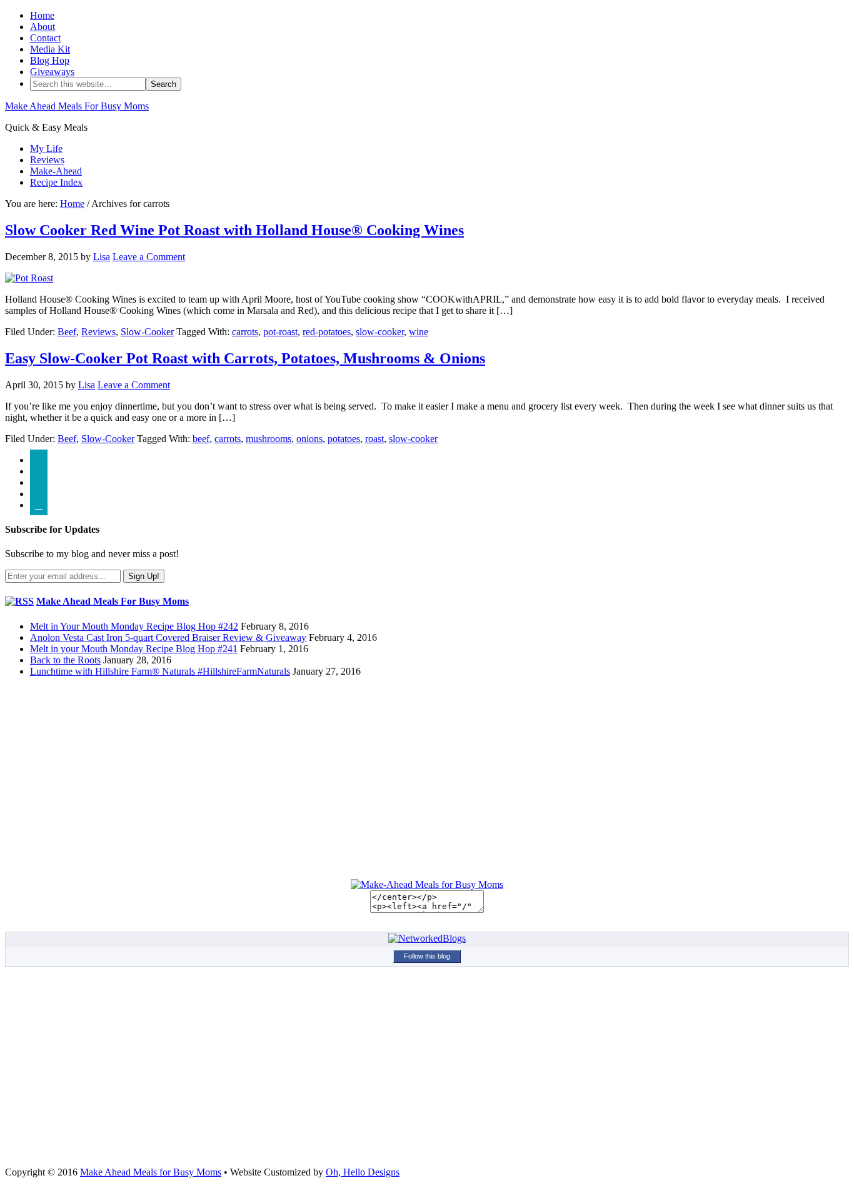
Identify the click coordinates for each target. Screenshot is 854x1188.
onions (309, 438)
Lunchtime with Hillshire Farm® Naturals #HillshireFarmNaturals (160, 671)
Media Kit (50, 49)
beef (201, 438)
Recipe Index (56, 182)
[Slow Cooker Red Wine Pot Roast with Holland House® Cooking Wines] (29, 278)
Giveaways (52, 71)
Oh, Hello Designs (362, 1172)
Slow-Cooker (147, 331)
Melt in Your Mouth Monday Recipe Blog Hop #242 (134, 626)
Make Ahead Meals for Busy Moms (150, 1172)
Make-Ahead (56, 171)
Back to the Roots (65, 660)
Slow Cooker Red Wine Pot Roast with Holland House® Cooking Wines (234, 230)
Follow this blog (427, 956)
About (42, 26)
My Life (46, 148)
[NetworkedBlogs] (427, 938)
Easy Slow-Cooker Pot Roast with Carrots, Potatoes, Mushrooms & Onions (245, 358)
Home (42, 15)
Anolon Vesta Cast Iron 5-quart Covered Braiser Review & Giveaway (168, 637)
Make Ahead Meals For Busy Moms (77, 106)
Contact (45, 38)
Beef (67, 331)
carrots (245, 331)
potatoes (344, 438)
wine (418, 331)
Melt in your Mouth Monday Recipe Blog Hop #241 (134, 648)
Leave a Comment (149, 256)
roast (374, 438)
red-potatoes (327, 331)
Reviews (47, 159)
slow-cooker (380, 331)
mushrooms (268, 438)
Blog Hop (49, 60)
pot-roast (280, 331)
